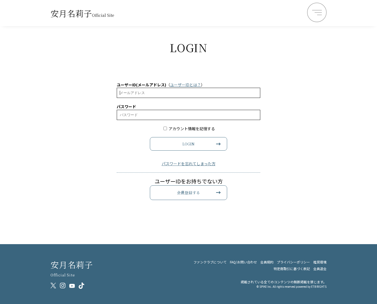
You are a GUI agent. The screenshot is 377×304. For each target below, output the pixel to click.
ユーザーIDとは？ (185, 84)
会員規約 (267, 262)
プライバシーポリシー (293, 262)
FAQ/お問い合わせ (243, 262)
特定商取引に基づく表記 (292, 268)
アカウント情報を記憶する (191, 128)
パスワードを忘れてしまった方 (189, 163)
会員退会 (319, 268)
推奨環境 (319, 262)
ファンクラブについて (210, 262)
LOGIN (188, 143)
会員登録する (188, 192)
